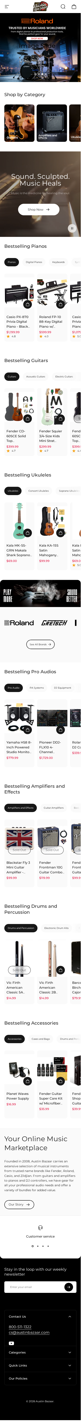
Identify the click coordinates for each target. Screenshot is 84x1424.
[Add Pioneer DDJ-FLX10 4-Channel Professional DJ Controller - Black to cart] (60, 730)
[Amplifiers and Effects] (52, 123)
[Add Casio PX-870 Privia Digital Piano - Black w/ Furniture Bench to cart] (27, 304)
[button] (35, 74)
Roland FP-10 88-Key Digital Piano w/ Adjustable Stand (50, 326)
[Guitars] (19, 123)
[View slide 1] (32, 1246)
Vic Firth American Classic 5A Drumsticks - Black (17, 992)
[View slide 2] (37, 1246)
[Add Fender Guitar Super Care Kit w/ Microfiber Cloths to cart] (60, 1081)
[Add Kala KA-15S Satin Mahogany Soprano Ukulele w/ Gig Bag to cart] (60, 533)
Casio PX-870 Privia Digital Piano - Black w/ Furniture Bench (17, 326)
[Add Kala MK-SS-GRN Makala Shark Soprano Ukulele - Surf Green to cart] (27, 533)
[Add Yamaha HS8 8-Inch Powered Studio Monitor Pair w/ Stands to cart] (27, 730)
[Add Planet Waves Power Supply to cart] (27, 1081)
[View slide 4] (48, 1246)
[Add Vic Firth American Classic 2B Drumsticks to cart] (60, 970)
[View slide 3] (43, 1246)
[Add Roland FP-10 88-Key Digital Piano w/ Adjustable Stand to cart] (60, 304)
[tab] (11, 262)
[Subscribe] (68, 1287)
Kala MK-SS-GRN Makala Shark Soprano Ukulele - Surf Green (18, 555)
